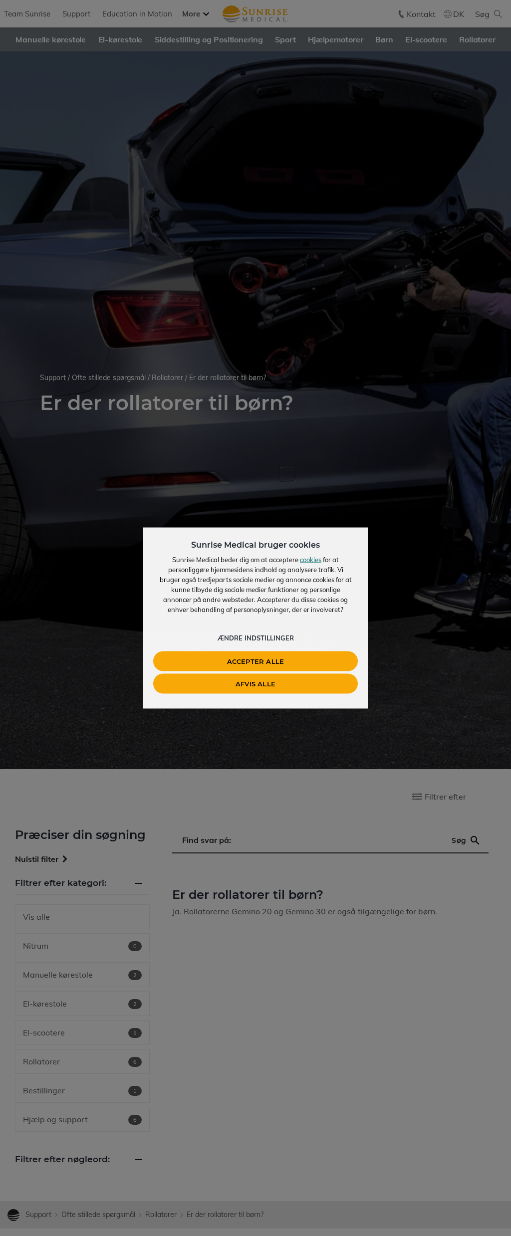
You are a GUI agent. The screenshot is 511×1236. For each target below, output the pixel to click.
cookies (310, 560)
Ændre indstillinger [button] (256, 638)
